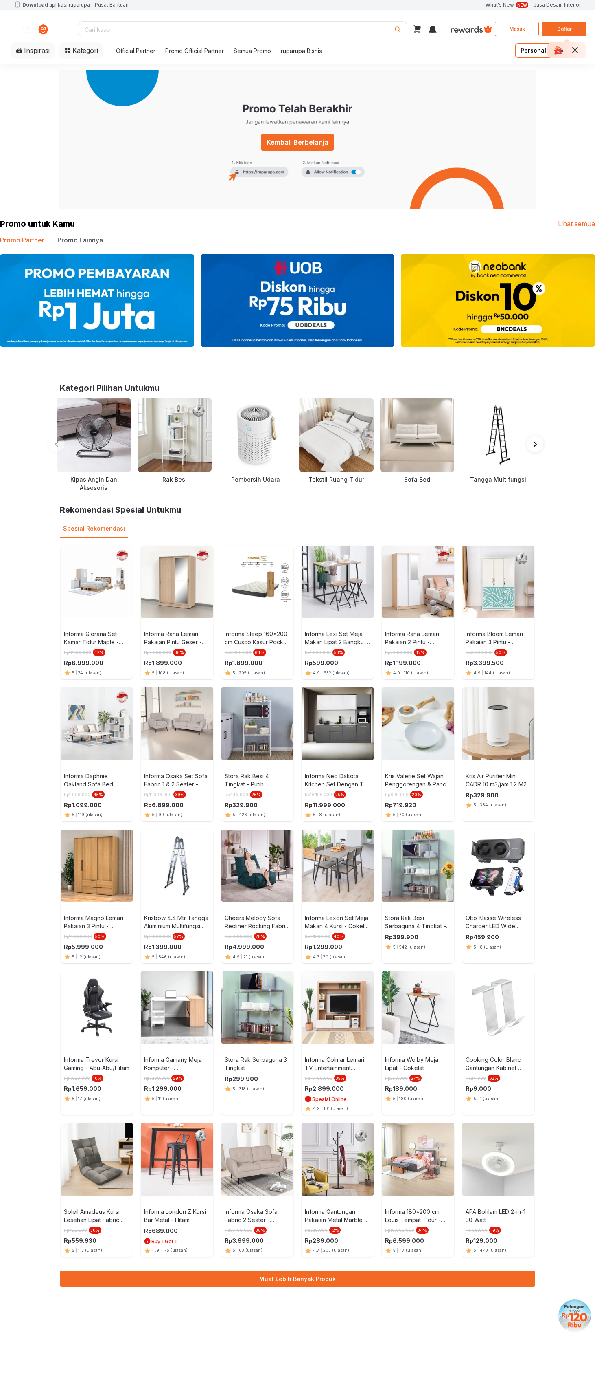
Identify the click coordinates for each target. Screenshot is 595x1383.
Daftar (564, 29)
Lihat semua (576, 224)
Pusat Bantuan (112, 5)
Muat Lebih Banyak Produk (297, 1278)
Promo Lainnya (80, 240)
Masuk (517, 29)
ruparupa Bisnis (301, 50)
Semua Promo (252, 50)
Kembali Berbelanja (297, 142)
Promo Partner (22, 240)
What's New (506, 5)
